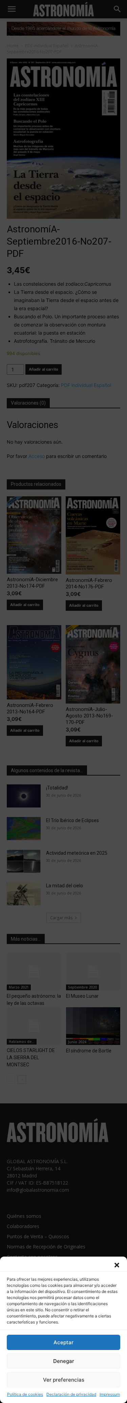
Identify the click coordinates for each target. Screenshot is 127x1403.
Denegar (63, 1361)
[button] (116, 1265)
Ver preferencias (63, 1380)
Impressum (110, 1394)
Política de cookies (25, 1394)
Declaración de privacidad (71, 1394)
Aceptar (63, 1342)
